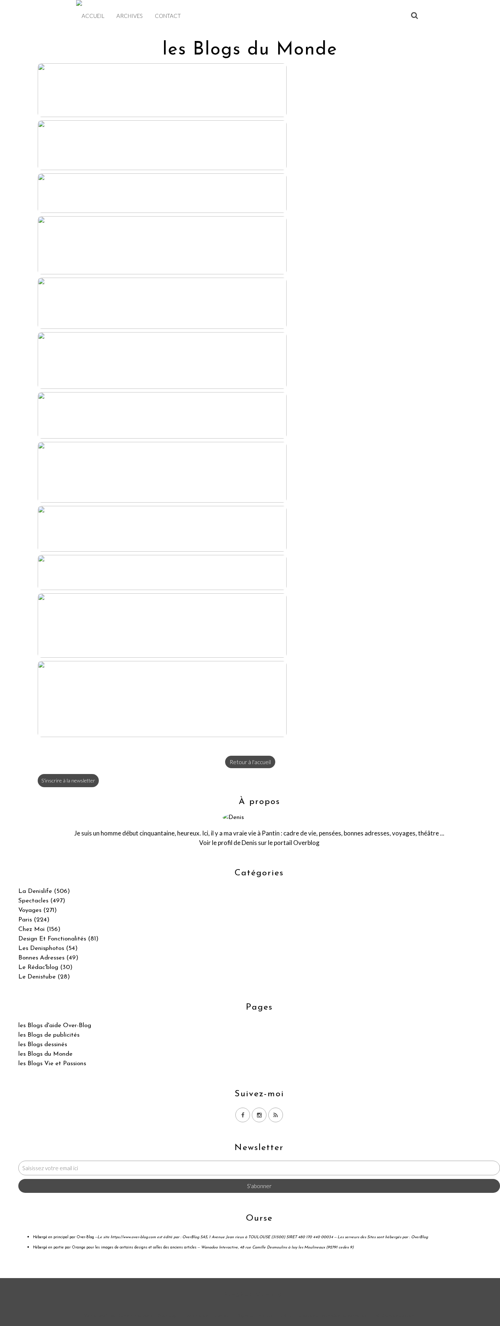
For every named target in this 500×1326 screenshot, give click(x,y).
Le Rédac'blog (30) (45, 967)
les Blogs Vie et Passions (52, 1063)
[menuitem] (93, 16)
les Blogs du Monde (45, 1054)
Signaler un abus (256, 1316)
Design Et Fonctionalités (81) (58, 939)
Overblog (269, 1294)
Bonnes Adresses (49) (48, 958)
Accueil (93, 15)
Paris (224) (33, 920)
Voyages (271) (37, 910)
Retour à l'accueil (250, 762)
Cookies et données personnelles (332, 1316)
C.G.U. (286, 1316)
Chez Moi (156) (39, 929)
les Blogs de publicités (48, 1035)
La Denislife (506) (44, 891)
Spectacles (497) (41, 901)
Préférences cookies (393, 1316)
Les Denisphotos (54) (48, 948)
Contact (168, 15)
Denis (249, 842)
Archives (129, 15)
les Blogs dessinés (42, 1044)
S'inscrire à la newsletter (68, 780)
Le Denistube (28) (44, 977)
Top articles (196, 1316)
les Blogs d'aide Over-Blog (54, 1025)
